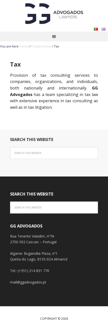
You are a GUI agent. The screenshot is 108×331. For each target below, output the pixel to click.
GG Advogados (54, 12)
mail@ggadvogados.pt (28, 282)
